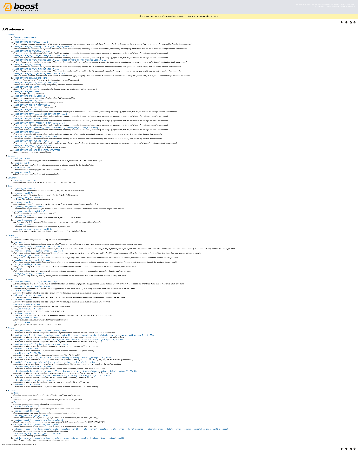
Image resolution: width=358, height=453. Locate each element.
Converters (12, 178)
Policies (11, 235)
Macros (11, 35)
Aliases (11, 328)
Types (10, 279)
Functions (12, 390)
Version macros (19, 40)
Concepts (12, 156)
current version (203, 16)
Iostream (17, 397)
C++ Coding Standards (347, 6)
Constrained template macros (25, 37)
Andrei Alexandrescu (332, 6)
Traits (10, 186)
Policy (15, 402)
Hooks (16, 393)
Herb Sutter (318, 6)
